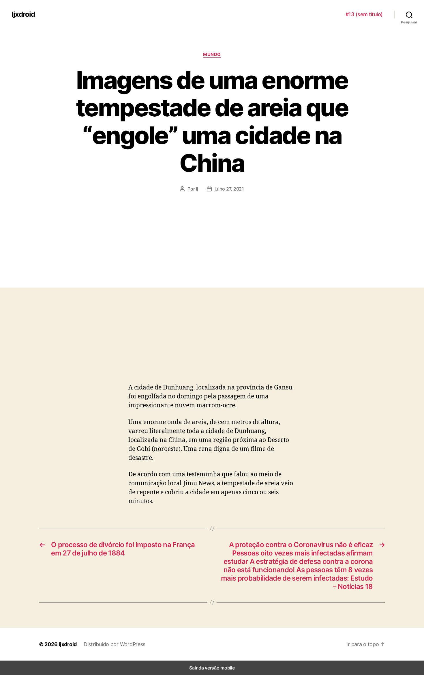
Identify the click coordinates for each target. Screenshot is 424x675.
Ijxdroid (23, 14)
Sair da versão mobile (211, 668)
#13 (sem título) (364, 14)
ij (197, 189)
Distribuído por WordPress (114, 644)
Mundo (212, 54)
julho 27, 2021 (229, 189)
